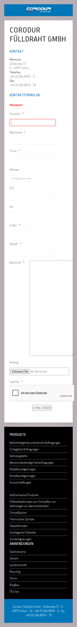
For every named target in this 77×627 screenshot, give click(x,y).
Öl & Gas (14, 591)
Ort (11, 207)
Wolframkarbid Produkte (24, 495)
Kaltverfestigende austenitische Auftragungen (35, 442)
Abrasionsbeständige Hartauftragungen (32, 462)
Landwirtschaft (18, 565)
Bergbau (14, 585)
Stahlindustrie (18, 551)
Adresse (14, 169)
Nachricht (15, 262)
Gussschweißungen (20, 482)
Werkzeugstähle (18, 456)
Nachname (16, 132)
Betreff (14, 244)
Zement (14, 558)
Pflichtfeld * (16, 105)
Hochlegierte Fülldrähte (23, 532)
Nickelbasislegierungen (23, 476)
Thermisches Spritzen (22, 519)
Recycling (15, 571)
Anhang (14, 362)
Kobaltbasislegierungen (23, 469)
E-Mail (13, 225)
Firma (13, 151)
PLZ (12, 188)
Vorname (15, 113)
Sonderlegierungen (20, 539)
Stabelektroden (18, 526)
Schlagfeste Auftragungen (24, 449)
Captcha (14, 381)
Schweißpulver (18, 512)
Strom (13, 578)
